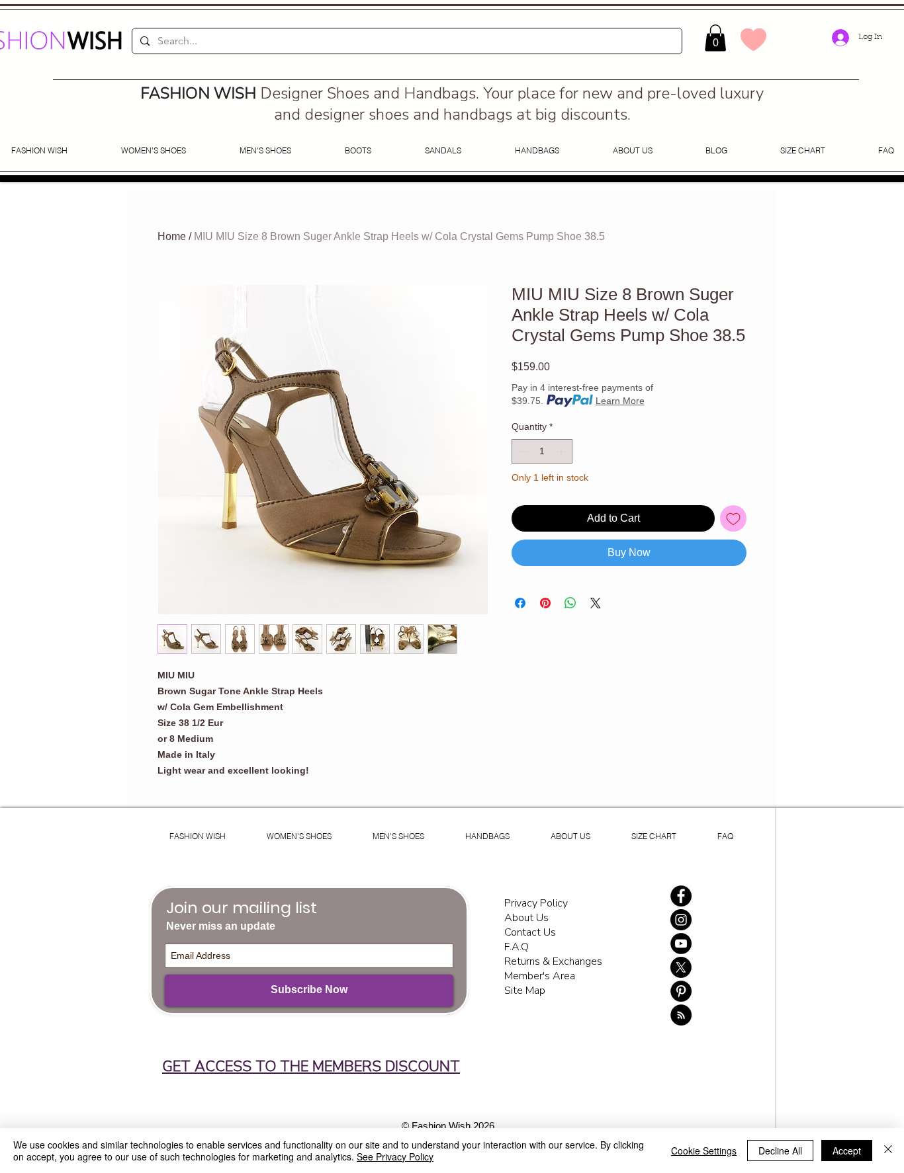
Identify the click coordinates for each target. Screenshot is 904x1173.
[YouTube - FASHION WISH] (681, 943)
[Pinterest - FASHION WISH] (681, 991)
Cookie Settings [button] (704, 1150)
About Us (526, 917)
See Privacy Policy (395, 1156)
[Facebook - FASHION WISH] (681, 896)
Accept (847, 1150)
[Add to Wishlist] (733, 518)
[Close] (888, 1150)
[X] (681, 967)
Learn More (620, 400)
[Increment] (562, 451)
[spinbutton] (542, 451)
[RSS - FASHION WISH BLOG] (681, 1015)
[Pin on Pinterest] (545, 603)
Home (172, 236)
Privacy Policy (537, 903)
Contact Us (530, 932)
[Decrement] (522, 451)
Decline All (780, 1150)
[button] (715, 38)
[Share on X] (596, 603)
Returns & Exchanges (553, 961)
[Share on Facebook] (520, 603)
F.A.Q (516, 947)
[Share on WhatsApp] (570, 603)
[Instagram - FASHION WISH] (681, 919)
